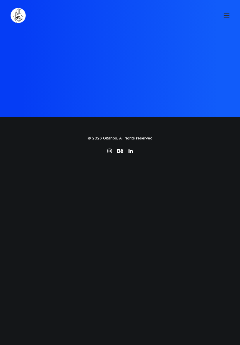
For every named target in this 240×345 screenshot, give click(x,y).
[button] (226, 15)
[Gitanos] (18, 15)
